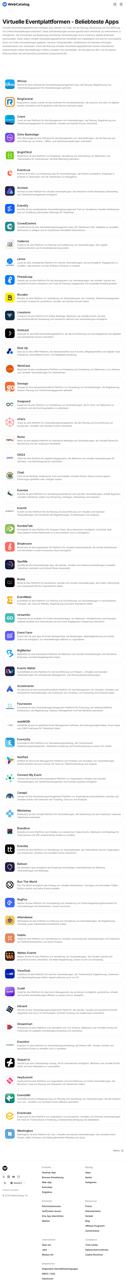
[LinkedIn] (8, 1177)
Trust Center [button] (91, 1245)
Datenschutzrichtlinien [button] (96, 1249)
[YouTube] (13, 1177)
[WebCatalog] (4, 1168)
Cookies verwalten (10, 1190)
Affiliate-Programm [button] (95, 1225)
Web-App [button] (47, 1182)
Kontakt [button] (89, 1216)
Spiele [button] (88, 1177)
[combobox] (18, 1182)
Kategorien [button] (90, 1182)
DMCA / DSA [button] (48, 1273)
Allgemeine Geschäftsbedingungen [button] (60, 1268)
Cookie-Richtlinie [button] (94, 1254)
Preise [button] (88, 1206)
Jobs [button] (44, 1249)
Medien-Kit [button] (47, 1254)
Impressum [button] (47, 1278)
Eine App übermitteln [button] (52, 1216)
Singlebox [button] (47, 1192)
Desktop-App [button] (49, 1172)
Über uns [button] (46, 1245)
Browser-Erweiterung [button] (52, 1177)
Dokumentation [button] (93, 1211)
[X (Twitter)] (3, 1177)
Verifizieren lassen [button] (51, 1211)
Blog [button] (87, 1221)
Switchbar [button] (47, 1187)
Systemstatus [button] (92, 1230)
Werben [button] (46, 1221)
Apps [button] (88, 1172)
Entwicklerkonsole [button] (51, 1206)
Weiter (116, 1150)
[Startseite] (15, 4)
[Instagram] (18, 1177)
